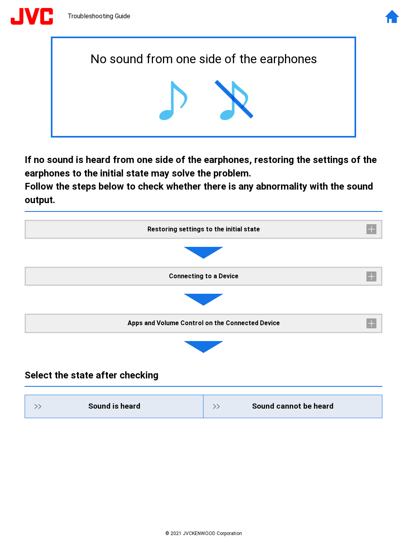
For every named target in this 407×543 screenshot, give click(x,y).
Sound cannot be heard (292, 406)
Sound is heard (114, 406)
